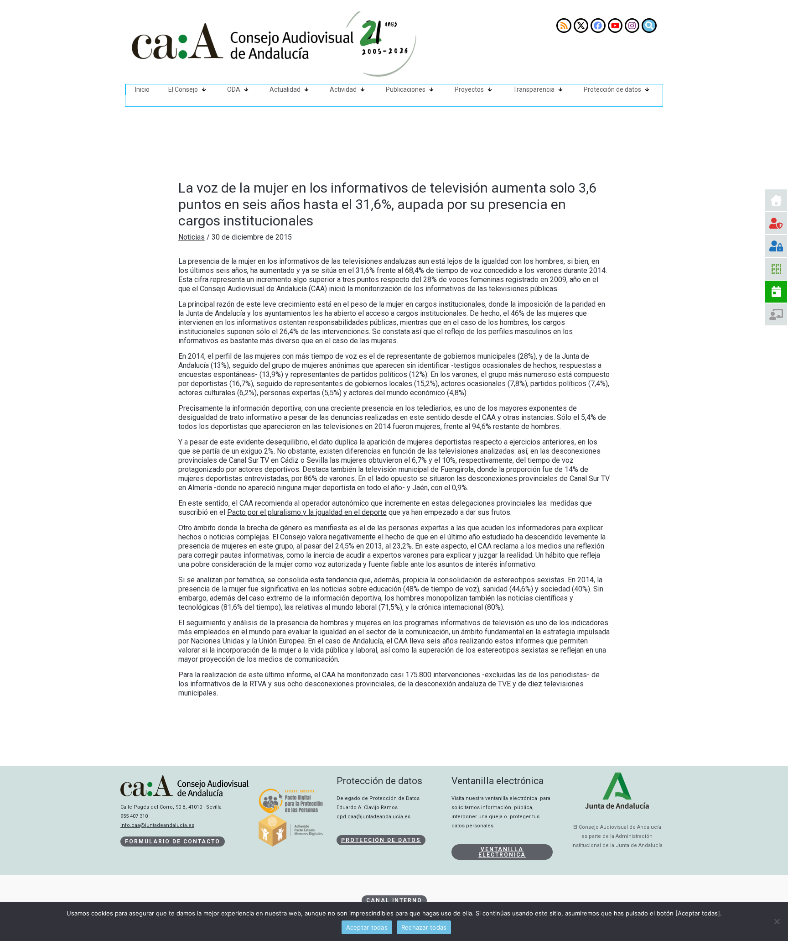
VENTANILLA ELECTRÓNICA (502, 852)
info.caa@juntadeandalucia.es (157, 825)
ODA (233, 89)
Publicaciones (405, 89)
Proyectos (469, 89)
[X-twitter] (581, 25)
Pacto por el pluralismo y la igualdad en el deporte (307, 512)
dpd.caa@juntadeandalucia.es (373, 817)
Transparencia (534, 89)
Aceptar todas (367, 927)
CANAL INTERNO (394, 900)
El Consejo (183, 89)
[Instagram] (632, 25)
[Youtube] (615, 25)
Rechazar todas (424, 927)
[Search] (649, 25)
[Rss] (563, 25)
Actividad (343, 89)
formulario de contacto (172, 841)
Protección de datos (612, 89)
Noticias (191, 237)
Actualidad (285, 89)
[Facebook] (598, 25)
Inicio (142, 89)
